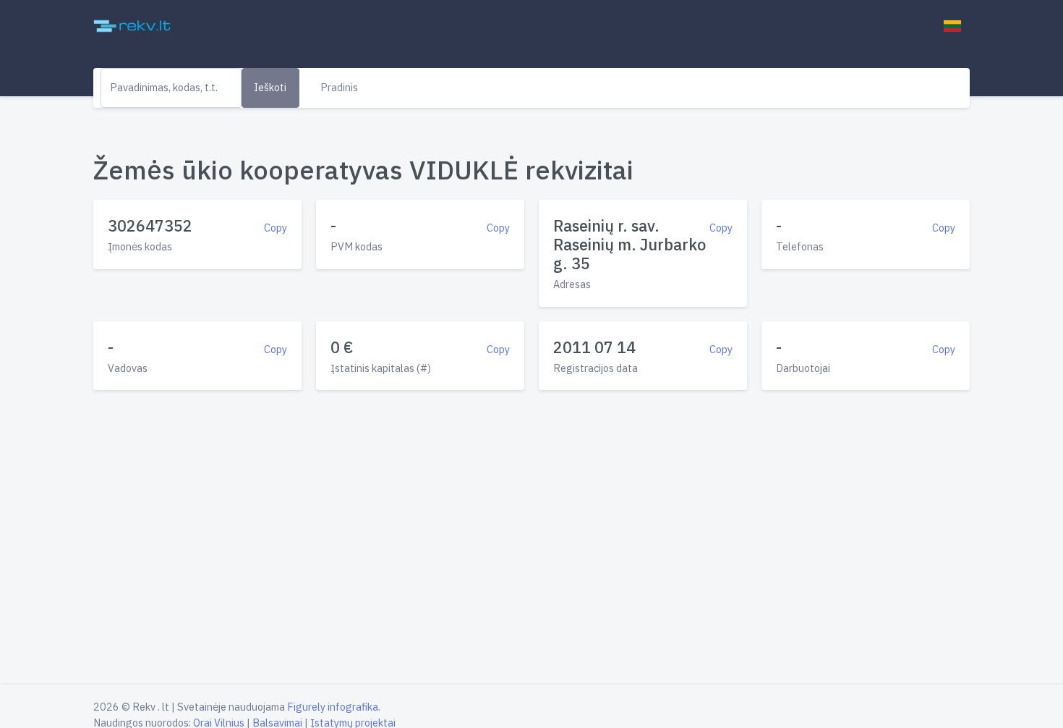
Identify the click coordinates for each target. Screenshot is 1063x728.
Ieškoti (270, 87)
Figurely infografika (332, 707)
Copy (275, 227)
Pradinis (339, 87)
